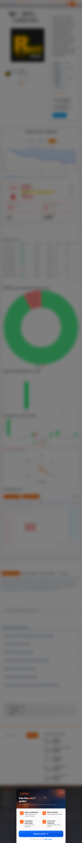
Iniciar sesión (48, 839)
